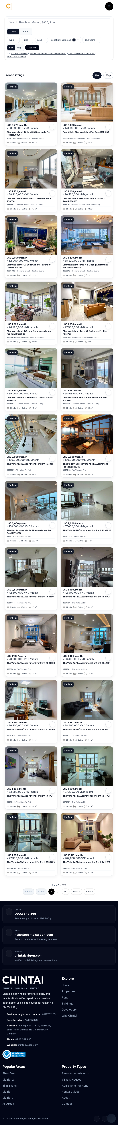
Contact (67, 1103)
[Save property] (52, 127)
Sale (25, 31)
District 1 (7, 1091)
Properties (68, 991)
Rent (13, 31)
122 (65, 891)
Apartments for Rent (75, 1085)
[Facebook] (97, 1119)
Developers (69, 1009)
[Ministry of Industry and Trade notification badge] (29, 1054)
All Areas (8, 1103)
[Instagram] (105, 1119)
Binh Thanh (9, 1085)
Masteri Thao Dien (19, 53)
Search (32, 47)
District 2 (8, 1079)
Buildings (67, 1003)
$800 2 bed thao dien (16, 56)
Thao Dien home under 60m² (81, 53)
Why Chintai (69, 1015)
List (11, 47)
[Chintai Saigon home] (22, 980)
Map (19, 47)
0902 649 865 (25, 914)
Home (65, 985)
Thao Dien (9, 1073)
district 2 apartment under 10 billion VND (48, 53)
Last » (89, 891)
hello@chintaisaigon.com (34, 934)
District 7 (8, 1097)
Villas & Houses (71, 1079)
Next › (76, 891)
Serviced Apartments (75, 1073)
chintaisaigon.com (28, 955)
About (65, 1097)
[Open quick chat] (111, 1118)
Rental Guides (70, 1091)
